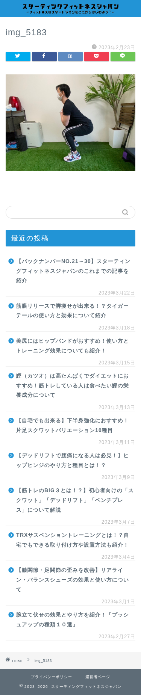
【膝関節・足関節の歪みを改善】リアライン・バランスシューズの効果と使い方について (72, 579)
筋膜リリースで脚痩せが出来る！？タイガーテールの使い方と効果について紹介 (72, 311)
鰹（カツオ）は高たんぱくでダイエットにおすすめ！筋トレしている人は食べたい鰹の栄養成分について (72, 385)
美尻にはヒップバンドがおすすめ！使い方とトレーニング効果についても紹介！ (72, 346)
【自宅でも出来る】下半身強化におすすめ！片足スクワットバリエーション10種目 (72, 425)
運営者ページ (97, 677)
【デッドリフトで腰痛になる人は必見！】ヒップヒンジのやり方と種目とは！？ (72, 460)
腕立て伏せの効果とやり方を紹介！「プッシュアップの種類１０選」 (72, 619)
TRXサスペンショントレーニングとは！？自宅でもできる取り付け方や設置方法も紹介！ (72, 540)
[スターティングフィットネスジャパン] (70, 11)
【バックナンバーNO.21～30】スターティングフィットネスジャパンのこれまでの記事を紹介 (73, 270)
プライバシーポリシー (51, 677)
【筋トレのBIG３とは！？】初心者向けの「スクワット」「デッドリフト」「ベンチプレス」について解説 (75, 500)
